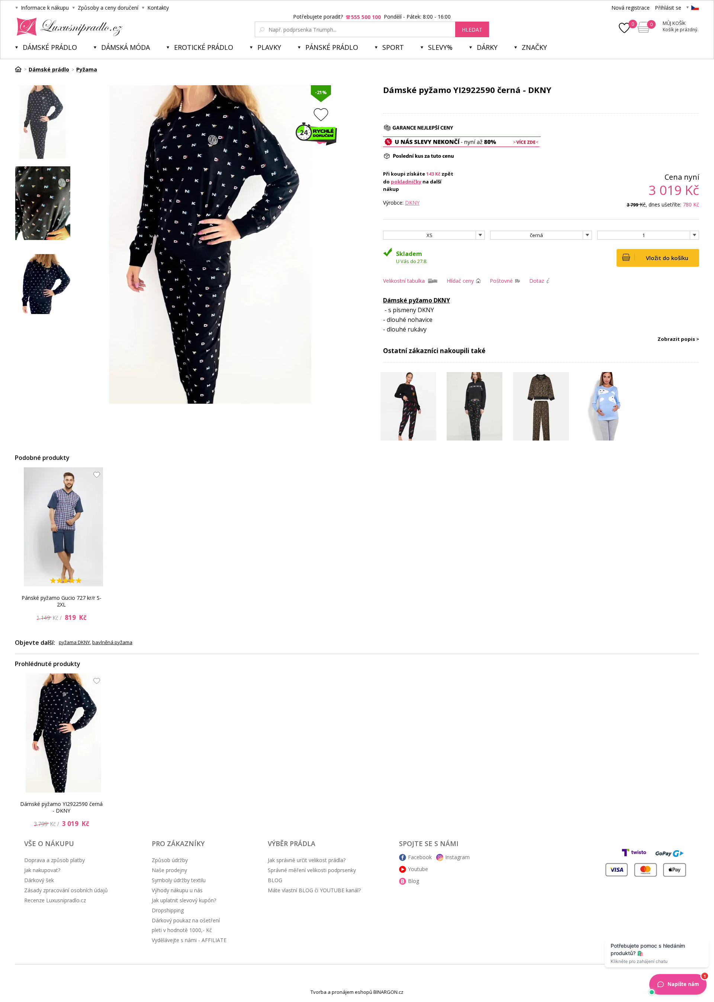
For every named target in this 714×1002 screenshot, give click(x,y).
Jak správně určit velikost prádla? (306, 860)
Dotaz (536, 280)
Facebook (420, 857)
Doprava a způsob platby (54, 860)
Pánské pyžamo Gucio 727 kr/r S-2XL (62, 601)
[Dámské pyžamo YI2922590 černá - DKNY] (64, 733)
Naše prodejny (169, 870)
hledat (472, 29)
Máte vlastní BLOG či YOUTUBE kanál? (314, 890)
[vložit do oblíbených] (321, 114)
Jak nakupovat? (42, 870)
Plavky (269, 47)
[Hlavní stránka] (21, 69)
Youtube (418, 869)
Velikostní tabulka (404, 280)
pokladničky (406, 181)
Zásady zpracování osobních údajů (66, 890)
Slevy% (440, 47)
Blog (413, 880)
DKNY (412, 202)
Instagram (457, 857)
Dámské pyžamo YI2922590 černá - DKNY (61, 807)
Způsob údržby (170, 860)
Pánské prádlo (331, 47)
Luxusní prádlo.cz (67, 26)
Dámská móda (125, 47)
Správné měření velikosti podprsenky (312, 870)
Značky (534, 47)
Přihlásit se (668, 7)
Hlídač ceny (460, 280)
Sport (393, 47)
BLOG (275, 880)
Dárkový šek (39, 880)
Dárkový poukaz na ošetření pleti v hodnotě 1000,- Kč (186, 925)
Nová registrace (630, 7)
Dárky (487, 47)
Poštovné (501, 280)
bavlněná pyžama (112, 642)
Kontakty (158, 7)
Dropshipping (168, 910)
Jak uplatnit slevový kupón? (184, 900)
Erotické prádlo (203, 47)
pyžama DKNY (74, 642)
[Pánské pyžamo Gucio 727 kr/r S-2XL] (64, 526)
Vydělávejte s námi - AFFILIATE (189, 940)
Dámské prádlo (50, 47)
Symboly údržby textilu (179, 880)
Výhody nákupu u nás (177, 890)
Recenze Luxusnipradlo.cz (55, 900)
